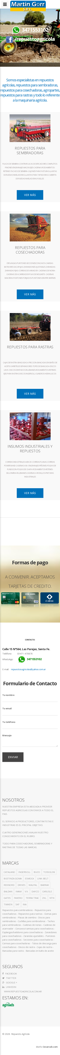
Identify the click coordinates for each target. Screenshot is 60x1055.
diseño (47, 1046)
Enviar (13, 757)
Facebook (11, 973)
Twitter (11, 978)
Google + (11, 982)
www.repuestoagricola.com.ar (22, 991)
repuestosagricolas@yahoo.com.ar (28, 669)
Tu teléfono (8, 721)
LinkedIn (10, 986)
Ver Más (30, 195)
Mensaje (6, 735)
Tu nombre (8, 695)
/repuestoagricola (35, 39)
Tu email (7, 708)
